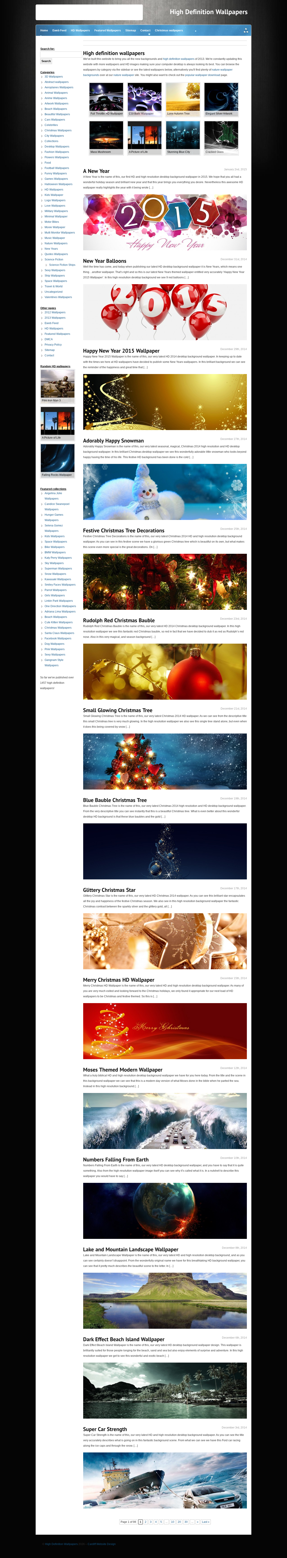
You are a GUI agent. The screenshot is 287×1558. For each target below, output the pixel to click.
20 (179, 1521)
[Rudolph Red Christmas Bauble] (119, 620)
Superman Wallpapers (58, 568)
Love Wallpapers (55, 205)
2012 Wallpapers (55, 312)
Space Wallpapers (56, 281)
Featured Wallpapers (107, 30)
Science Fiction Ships (62, 264)
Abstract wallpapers (57, 82)
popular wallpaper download (202, 75)
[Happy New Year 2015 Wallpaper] (121, 351)
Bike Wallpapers (55, 547)
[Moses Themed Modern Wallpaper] (123, 1070)
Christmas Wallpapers (58, 130)
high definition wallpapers (178, 59)
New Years (51, 248)
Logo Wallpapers (55, 200)
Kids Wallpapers (55, 536)
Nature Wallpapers (56, 243)
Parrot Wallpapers (56, 590)
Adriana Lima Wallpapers (60, 611)
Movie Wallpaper (55, 227)
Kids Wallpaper (54, 195)
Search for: (47, 48)
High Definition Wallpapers (61, 1544)
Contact (145, 30)
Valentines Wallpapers (58, 297)
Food (48, 162)
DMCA (49, 339)
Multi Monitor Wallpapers (60, 232)
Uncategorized (54, 291)
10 (172, 1521)
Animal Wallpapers (56, 92)
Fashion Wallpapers (57, 152)
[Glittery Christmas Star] (109, 890)
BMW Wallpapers (55, 552)
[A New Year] (96, 171)
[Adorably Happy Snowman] (113, 440)
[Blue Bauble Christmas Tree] (115, 800)
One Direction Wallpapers (60, 606)
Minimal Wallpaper (56, 216)
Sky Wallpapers (54, 563)
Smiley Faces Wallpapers (60, 584)
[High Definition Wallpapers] (209, 12)
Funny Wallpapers (56, 173)
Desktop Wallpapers (57, 146)
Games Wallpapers (56, 178)
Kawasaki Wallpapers (58, 579)
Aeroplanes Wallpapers (59, 87)
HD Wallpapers (80, 30)
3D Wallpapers (54, 76)
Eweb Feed (59, 30)
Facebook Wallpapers (58, 638)
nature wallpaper (123, 75)
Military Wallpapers (56, 211)
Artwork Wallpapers (56, 103)
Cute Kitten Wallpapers (59, 622)
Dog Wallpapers (54, 643)
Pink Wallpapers (55, 649)
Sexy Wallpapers (55, 270)
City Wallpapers (54, 135)
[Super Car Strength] (105, 1429)
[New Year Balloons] (104, 261)
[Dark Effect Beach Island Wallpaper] (124, 1339)
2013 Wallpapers (55, 317)
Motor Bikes (52, 221)
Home (44, 30)
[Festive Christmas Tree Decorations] (124, 530)
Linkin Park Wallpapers (59, 600)
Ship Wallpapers (55, 275)
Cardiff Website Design (102, 1544)
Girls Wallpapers (55, 595)
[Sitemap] (246, 31)
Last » (205, 1521)
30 (186, 1521)
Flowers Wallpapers (57, 157)
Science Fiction (54, 259)
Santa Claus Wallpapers (59, 633)
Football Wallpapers (57, 168)
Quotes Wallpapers (56, 254)
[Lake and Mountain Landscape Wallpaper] (130, 1249)
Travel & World (54, 286)
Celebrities (51, 125)
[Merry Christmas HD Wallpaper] (118, 980)
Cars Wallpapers (55, 119)
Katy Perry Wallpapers (58, 557)
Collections (51, 141)
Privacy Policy (53, 344)
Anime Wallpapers (56, 98)
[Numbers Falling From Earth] (116, 1159)
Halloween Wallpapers (58, 184)
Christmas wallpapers (169, 30)
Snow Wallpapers (55, 574)
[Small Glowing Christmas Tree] (118, 710)
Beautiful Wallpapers (57, 114)
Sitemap (130, 30)
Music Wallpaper (55, 238)
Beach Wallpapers (56, 108)
